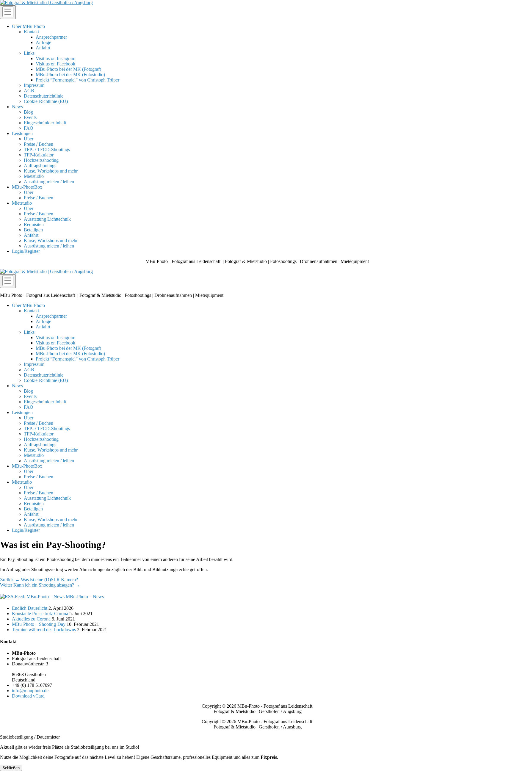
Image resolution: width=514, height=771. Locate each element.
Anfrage (43, 42)
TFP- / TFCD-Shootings (47, 149)
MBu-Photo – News (85, 596)
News (17, 106)
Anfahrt (43, 47)
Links (29, 53)
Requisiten (34, 224)
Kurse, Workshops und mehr (51, 170)
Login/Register (26, 251)
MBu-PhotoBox (27, 186)
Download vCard (28, 695)
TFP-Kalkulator (39, 154)
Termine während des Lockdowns (44, 629)
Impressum (34, 85)
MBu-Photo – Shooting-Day (38, 624)
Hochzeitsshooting (41, 160)
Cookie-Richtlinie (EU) (46, 101)
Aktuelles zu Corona (31, 618)
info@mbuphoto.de (30, 690)
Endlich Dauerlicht (29, 608)
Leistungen (22, 133)
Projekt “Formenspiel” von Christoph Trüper (77, 79)
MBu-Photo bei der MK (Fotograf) (68, 69)
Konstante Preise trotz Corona (40, 613)
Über (28, 138)
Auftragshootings (40, 165)
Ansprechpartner (51, 37)
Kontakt (31, 31)
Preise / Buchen (38, 144)
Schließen (11, 768)
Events (30, 117)
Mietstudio (34, 176)
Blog (28, 112)
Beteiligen (33, 229)
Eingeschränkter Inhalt (45, 122)
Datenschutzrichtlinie (43, 95)
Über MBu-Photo (28, 26)
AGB (29, 90)
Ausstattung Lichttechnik (47, 219)
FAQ (28, 128)
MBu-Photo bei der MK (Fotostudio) (70, 74)
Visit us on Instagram (55, 58)
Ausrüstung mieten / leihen (49, 181)
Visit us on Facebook (55, 63)
